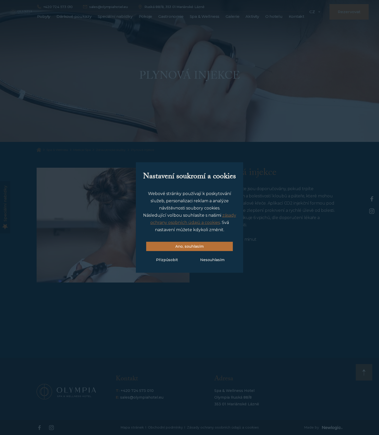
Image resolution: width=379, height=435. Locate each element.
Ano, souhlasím (189, 246)
